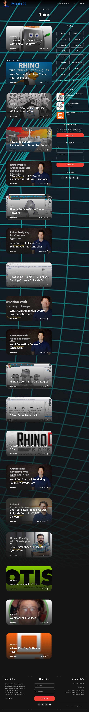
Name (57, 147)
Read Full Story (9, 698)
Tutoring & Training (62, 3)
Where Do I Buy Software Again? (74, 113)
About (74, 3)
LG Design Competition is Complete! (72, 104)
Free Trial (70, 135)
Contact (82, 3)
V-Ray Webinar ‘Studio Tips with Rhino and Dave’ (74, 95)
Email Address (60, 155)
